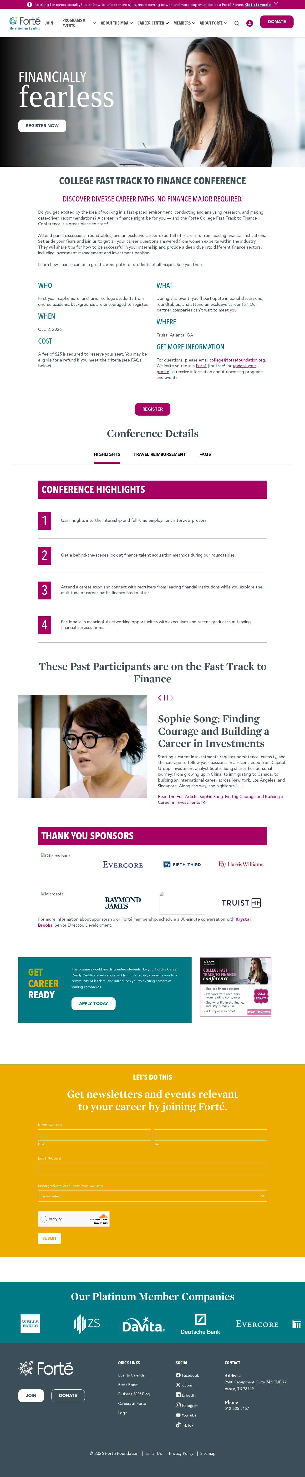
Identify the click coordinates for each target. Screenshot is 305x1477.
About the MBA (114, 23)
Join (49, 23)
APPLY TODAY (93, 1004)
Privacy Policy (181, 1454)
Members (182, 23)
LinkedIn (189, 1396)
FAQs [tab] (205, 455)
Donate (277, 22)
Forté (201, 366)
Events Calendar (132, 1375)
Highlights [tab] (107, 455)
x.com (187, 1385)
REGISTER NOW (42, 126)
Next (172, 698)
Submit (49, 1238)
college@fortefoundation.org (237, 360)
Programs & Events (74, 23)
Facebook (190, 1376)
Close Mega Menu (293, 54)
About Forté (211, 23)
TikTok (187, 1426)
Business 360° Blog (134, 1394)
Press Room (128, 1385)
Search (236, 23)
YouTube (189, 1415)
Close (276, 4)
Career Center (150, 23)
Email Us (154, 1454)
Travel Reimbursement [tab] (159, 455)
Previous (159, 698)
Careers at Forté (132, 1404)
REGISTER (152, 409)
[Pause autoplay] (166, 698)
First (41, 1144)
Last (156, 1144)
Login (249, 23)
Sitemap (208, 1454)
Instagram (190, 1406)
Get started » (258, 5)
